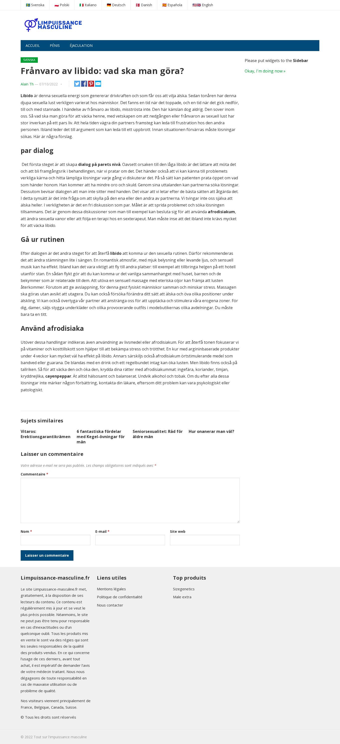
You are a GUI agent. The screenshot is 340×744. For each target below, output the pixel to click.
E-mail (102, 531)
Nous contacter (110, 605)
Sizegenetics (184, 588)
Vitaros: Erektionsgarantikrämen (45, 434)
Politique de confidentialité (119, 596)
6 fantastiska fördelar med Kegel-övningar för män (101, 437)
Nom (26, 531)
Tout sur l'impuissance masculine (60, 737)
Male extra (182, 596)
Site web (177, 531)
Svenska (29, 60)
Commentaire (34, 474)
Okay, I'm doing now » (265, 71)
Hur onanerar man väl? (211, 431)
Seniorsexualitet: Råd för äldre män (158, 434)
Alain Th (27, 84)
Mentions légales (111, 588)
